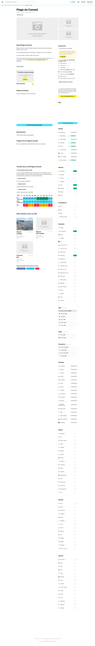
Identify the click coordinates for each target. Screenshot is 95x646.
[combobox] (21, 2)
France (17, 238)
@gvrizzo (54, 641)
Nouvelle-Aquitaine (20, 236)
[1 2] (24, 224)
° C (18, 195)
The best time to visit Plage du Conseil (36, 59)
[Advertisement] (34, 154)
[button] (3, 2)
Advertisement (20, 66)
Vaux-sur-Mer (19, 235)
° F (21, 195)
